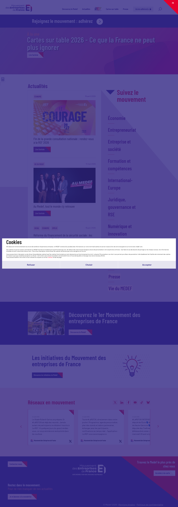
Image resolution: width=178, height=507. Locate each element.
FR (173, 3)
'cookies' (50, 257)
